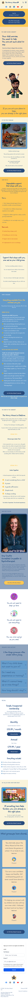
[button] (26, 2)
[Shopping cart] (23, 2)
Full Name (6, 952)
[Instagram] (10, 7)
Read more (14, 853)
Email (6, 958)
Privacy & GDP (24, 988)
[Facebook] (6, 7)
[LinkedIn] (14, 7)
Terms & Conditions (23, 991)
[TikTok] (22, 7)
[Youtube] (18, 7)
